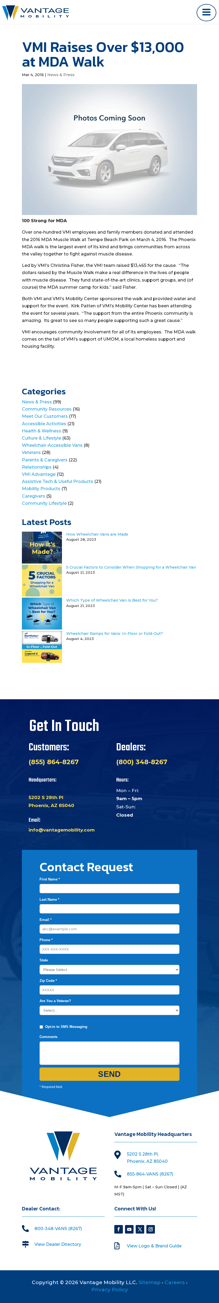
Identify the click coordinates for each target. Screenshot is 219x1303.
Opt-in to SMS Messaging (66, 1027)
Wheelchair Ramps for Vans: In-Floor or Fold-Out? (114, 633)
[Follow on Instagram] (150, 1229)
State (44, 960)
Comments (48, 1037)
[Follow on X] (140, 1229)
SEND (109, 1074)
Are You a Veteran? (55, 1001)
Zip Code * (48, 981)
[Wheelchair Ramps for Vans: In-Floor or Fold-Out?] (42, 661)
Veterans (31, 452)
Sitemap (150, 1282)
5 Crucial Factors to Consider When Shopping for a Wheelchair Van (131, 567)
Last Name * (49, 899)
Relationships (37, 467)
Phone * (46, 940)
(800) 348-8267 (141, 762)
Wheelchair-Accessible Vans (52, 445)
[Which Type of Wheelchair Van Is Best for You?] (42, 628)
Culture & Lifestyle (41, 438)
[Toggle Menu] (206, 12)
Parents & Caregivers (45, 459)
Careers (175, 1282)
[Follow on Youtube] (129, 1229)
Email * (46, 920)
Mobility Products (41, 488)
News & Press (61, 74)
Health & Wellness (41, 430)
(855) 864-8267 (54, 762)
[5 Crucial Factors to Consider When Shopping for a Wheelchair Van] (42, 595)
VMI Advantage (39, 474)
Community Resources (47, 409)
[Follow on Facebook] (118, 1229)
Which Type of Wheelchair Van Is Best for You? (112, 600)
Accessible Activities (44, 423)
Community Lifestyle (44, 503)
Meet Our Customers (45, 416)
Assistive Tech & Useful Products (57, 481)
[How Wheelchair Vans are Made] (42, 562)
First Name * (50, 879)
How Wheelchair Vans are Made (97, 534)
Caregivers (33, 496)
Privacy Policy (109, 1290)
